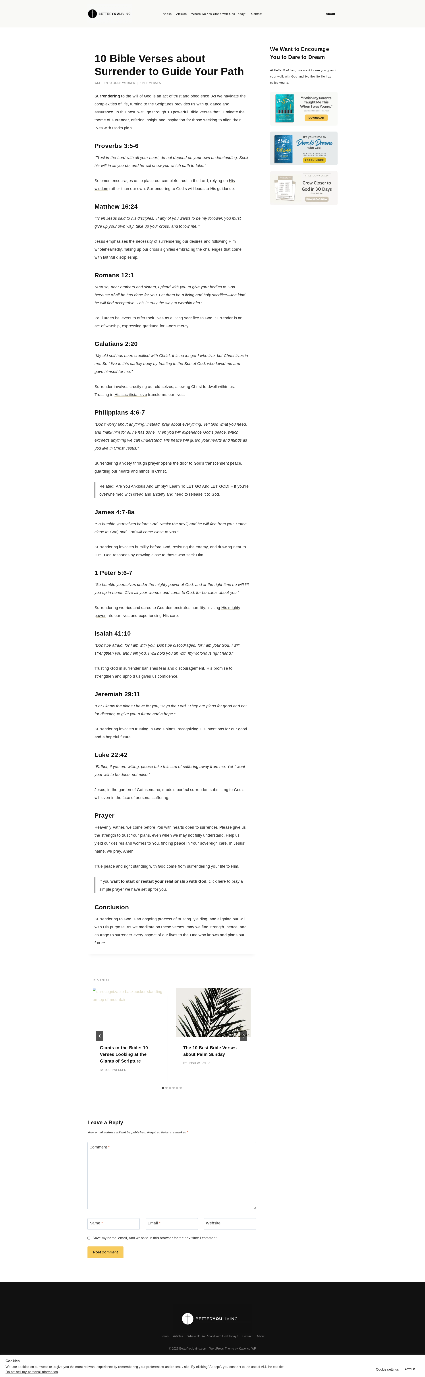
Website (213, 1223)
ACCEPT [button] (411, 1369)
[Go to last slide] (99, 1036)
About (330, 14)
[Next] (243, 1036)
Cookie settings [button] (387, 1369)
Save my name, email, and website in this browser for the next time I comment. (155, 1238)
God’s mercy (177, 326)
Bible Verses (150, 83)
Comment (99, 1147)
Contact (256, 14)
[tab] (163, 1088)
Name (96, 1223)
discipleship (126, 257)
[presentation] (130, 1013)
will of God (142, 96)
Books (167, 14)
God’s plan (122, 128)
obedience (200, 96)
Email (154, 1223)
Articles (181, 14)
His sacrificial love (130, 394)
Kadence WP (247, 1348)
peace (232, 927)
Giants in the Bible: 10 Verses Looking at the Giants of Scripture (124, 1054)
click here (217, 881)
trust (178, 96)
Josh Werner (124, 83)
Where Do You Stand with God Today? (218, 14)
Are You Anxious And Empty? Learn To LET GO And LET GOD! (173, 486)
